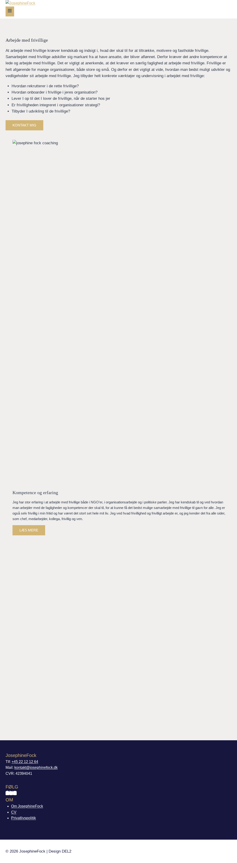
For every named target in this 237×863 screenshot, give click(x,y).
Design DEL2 (60, 851)
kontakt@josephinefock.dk (36, 767)
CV (13, 812)
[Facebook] (7, 793)
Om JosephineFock (27, 806)
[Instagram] (15, 793)
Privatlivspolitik (23, 818)
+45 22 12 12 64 (25, 762)
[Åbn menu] (10, 11)
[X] (11, 793)
